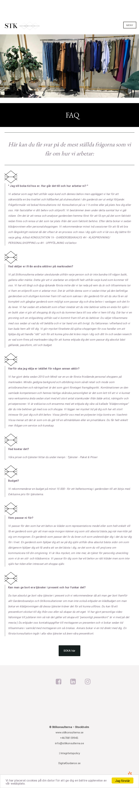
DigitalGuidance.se (69, 763)
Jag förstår (122, 780)
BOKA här (69, 650)
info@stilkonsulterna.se (69, 743)
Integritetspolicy (70, 753)
